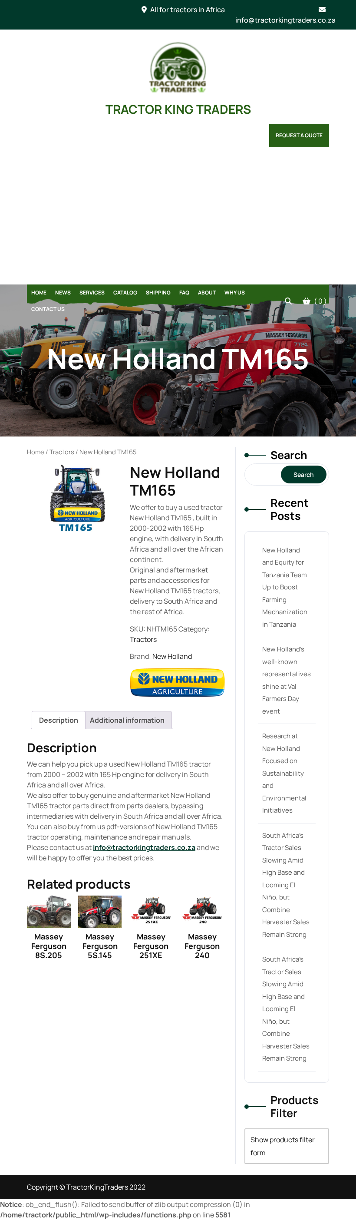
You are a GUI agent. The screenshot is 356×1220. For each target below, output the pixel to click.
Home (38, 292)
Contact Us (48, 309)
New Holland (172, 656)
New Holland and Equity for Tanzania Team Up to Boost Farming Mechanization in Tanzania (284, 587)
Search (288, 455)
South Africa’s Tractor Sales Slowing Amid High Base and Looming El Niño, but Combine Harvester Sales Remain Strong (286, 885)
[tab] (59, 720)
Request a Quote (299, 135)
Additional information (127, 720)
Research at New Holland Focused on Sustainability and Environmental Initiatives (284, 773)
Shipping (158, 292)
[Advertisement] (178, 219)
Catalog (125, 292)
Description (58, 720)
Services (92, 292)
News (63, 292)
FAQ (184, 292)
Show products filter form (283, 1146)
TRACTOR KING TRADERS (178, 109)
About (207, 292)
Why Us (234, 292)
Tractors (61, 451)
